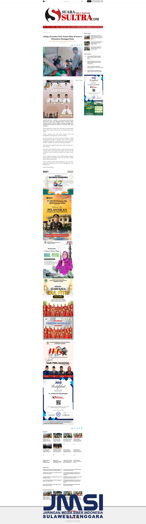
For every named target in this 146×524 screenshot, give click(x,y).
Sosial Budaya (69, 41)
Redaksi (89, 1)
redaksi (50, 41)
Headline (53, 41)
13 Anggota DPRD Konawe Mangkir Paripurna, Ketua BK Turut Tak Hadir (46, 450)
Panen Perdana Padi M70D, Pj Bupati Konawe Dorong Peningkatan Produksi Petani (94, 57)
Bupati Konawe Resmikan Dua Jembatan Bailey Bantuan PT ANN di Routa (57, 461)
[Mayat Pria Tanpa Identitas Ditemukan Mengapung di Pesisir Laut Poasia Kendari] (67, 446)
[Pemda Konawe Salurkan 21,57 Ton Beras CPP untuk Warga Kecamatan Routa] (67, 435)
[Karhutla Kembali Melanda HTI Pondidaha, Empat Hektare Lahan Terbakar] (47, 456)
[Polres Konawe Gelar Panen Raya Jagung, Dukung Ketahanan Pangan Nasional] (57, 435)
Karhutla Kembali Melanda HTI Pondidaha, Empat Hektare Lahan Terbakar (47, 461)
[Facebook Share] (75, 45)
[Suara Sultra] (73, 14)
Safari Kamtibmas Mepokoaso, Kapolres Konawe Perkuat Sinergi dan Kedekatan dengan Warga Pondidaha (78, 440)
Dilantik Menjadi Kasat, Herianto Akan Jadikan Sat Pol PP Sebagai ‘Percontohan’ (94, 71)
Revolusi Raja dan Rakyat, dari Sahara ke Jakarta (78, 461)
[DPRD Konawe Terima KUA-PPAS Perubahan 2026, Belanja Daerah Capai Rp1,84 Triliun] (57, 446)
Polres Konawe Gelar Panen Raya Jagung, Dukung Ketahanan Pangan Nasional (56, 440)
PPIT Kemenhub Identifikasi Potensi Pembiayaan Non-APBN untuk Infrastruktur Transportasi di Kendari (78, 450)
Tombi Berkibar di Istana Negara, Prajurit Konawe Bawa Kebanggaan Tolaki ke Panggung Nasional (67, 461)
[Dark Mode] (102, 1)
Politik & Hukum (63, 41)
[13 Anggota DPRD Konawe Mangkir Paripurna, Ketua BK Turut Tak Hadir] (47, 446)
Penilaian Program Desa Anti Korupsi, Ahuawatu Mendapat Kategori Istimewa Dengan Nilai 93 (94, 62)
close (74, 489)
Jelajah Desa (58, 41)
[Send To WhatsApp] (81, 45)
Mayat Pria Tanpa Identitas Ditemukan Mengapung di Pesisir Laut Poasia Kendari (67, 450)
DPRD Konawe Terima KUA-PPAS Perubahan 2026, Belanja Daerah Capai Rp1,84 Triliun (57, 450)
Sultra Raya (74, 41)
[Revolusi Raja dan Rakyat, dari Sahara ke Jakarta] (78, 456)
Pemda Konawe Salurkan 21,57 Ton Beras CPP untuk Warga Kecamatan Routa (67, 440)
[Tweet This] (77, 45)
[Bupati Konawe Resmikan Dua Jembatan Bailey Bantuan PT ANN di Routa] (57, 456)
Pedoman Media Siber (96, 1)
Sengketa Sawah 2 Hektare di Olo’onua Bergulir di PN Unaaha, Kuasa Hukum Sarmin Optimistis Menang (47, 440)
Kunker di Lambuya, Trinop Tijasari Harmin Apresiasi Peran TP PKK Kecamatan (95, 67)
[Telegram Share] (79, 45)
